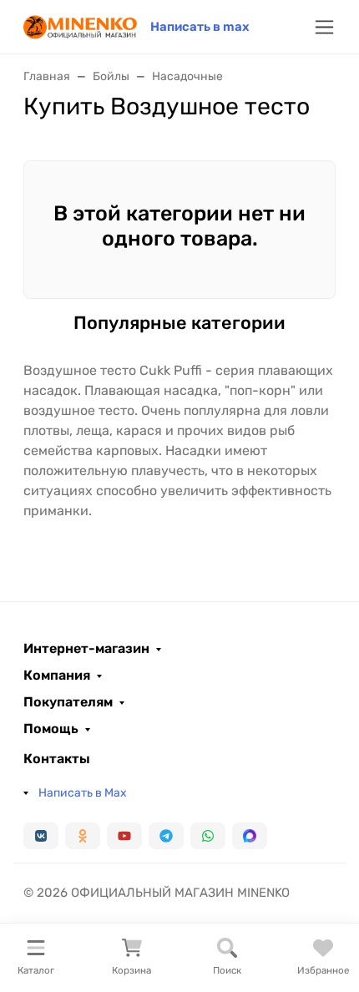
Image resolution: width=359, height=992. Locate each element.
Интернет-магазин (86, 648)
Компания (56, 675)
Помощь (50, 729)
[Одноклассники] (82, 835)
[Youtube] (124, 835)
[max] (249, 835)
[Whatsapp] (207, 835)
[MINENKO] (80, 25)
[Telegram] (166, 835)
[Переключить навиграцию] (324, 27)
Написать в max (200, 26)
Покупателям (68, 702)
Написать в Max (82, 793)
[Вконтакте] (40, 835)
